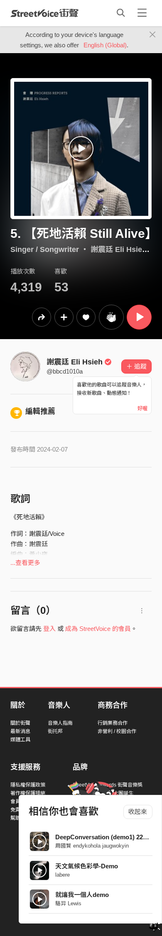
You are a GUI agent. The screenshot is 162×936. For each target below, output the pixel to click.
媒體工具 (20, 740)
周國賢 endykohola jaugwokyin (92, 846)
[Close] (152, 35)
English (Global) (105, 45)
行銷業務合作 (113, 723)
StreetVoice (44, 13)
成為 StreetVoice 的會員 (98, 628)
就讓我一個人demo (82, 894)
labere (62, 875)
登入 (49, 628)
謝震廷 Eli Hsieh (75, 362)
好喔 (142, 408)
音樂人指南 (60, 723)
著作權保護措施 (27, 793)
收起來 (137, 811)
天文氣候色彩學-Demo (86, 866)
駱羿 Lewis (68, 903)
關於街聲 (20, 723)
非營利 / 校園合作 (117, 731)
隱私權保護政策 (27, 785)
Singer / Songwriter (44, 249)
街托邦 (55, 731)
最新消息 (20, 731)
